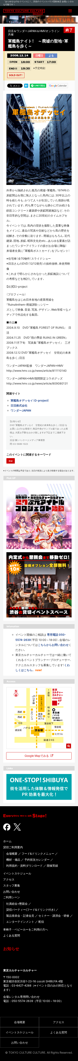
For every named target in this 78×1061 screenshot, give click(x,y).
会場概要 (11, 853)
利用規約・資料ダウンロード (24, 865)
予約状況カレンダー (37, 859)
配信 (41, 921)
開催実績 (52, 865)
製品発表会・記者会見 (20, 915)
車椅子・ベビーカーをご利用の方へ (25, 929)
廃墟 (11, 461)
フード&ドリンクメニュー (38, 853)
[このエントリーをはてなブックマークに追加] (26, 85)
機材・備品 (13, 859)
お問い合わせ (11, 891)
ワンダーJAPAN (21, 410)
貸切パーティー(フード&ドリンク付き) (30, 909)
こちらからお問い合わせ (53, 644)
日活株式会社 (19, 405)
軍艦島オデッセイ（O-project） (30, 400)
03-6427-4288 (21, 985)
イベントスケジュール (17, 873)
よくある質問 (11, 935)
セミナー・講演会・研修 (53, 915)
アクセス (8, 879)
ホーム (7, 841)
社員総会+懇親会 (17, 903)
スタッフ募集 (11, 885)
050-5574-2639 (22, 1001)
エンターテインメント (20, 921)
